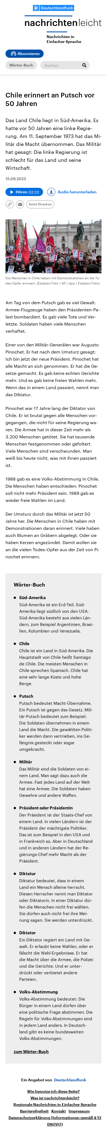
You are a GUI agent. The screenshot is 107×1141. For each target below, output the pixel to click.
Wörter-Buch (21, 65)
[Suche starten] (84, 65)
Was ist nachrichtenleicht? (55, 1098)
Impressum (79, 1111)
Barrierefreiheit (34, 1111)
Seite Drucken (40, 204)
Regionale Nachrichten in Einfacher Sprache (54, 1104)
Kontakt (58, 1111)
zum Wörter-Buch (31, 1052)
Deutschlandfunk (70, 1080)
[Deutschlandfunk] (53, 8)
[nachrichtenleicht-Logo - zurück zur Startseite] (63, 23)
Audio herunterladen (77, 192)
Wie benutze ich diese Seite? (53, 1091)
